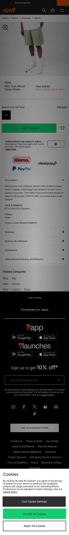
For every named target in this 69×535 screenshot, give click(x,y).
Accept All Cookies (34, 513)
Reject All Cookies (34, 525)
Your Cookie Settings (34, 501)
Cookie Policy (10, 491)
